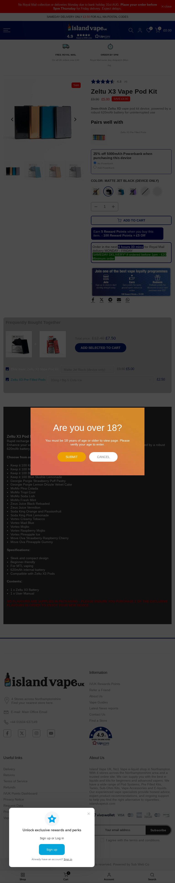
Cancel (103, 457)
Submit (72, 457)
